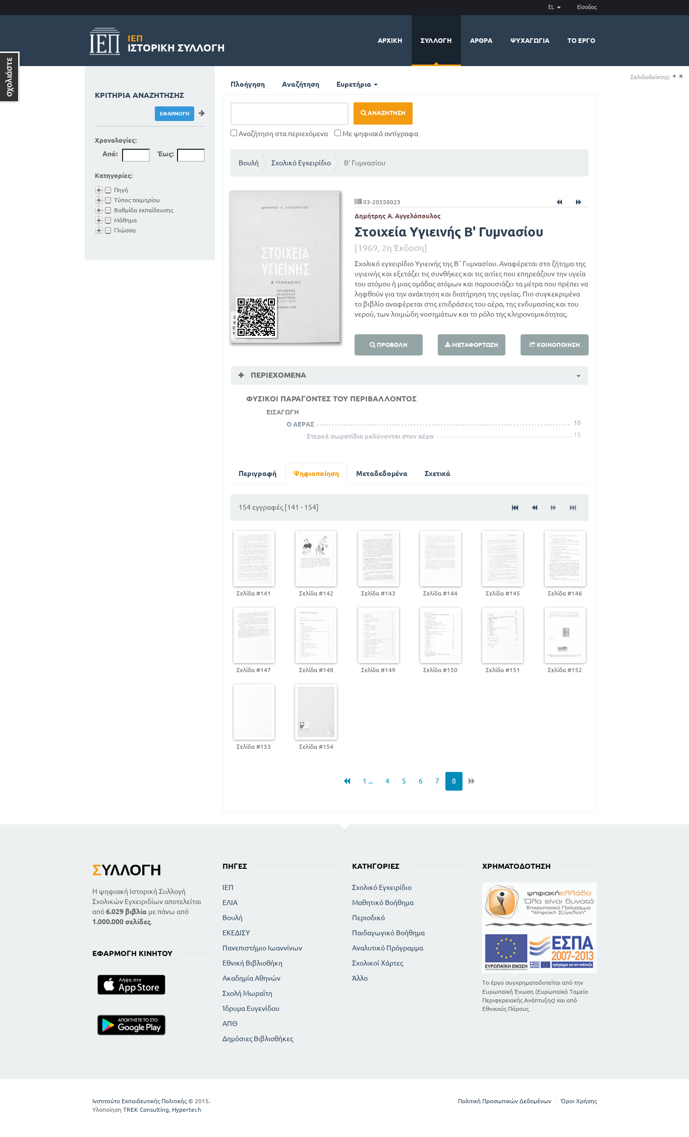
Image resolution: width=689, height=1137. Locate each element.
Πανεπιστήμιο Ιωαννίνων (262, 948)
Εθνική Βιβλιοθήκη (252, 963)
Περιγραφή (257, 473)
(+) (674, 76)
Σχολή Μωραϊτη (247, 993)
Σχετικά (437, 473)
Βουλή (249, 163)
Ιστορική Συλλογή (176, 41)
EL (552, 7)
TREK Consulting (146, 1109)
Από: (110, 154)
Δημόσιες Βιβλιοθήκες (257, 1039)
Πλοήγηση (248, 84)
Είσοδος (587, 7)
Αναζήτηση (300, 84)
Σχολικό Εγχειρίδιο (301, 163)
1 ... (368, 781)
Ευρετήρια (354, 84)
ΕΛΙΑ (230, 903)
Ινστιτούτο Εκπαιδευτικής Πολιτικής (139, 1101)
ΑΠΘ (230, 1024)
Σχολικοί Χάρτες (377, 963)
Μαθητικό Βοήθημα (383, 903)
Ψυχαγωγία (529, 40)
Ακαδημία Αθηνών (251, 978)
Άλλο (360, 978)
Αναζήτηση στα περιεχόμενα (282, 134)
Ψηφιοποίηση (316, 473)
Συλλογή (436, 40)
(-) (680, 76)
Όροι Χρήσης (579, 1101)
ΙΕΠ (228, 887)
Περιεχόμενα (277, 375)
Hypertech (186, 1109)
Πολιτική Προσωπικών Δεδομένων (504, 1101)
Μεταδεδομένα (382, 473)
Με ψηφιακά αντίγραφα (379, 134)
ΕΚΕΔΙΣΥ (236, 933)
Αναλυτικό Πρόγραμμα (387, 948)
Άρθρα (481, 40)
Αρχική (390, 40)
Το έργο (581, 40)
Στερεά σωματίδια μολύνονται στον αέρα (370, 436)
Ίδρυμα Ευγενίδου (250, 1008)
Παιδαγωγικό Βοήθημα (388, 933)
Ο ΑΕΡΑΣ (300, 424)
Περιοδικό (368, 918)
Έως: (165, 154)
